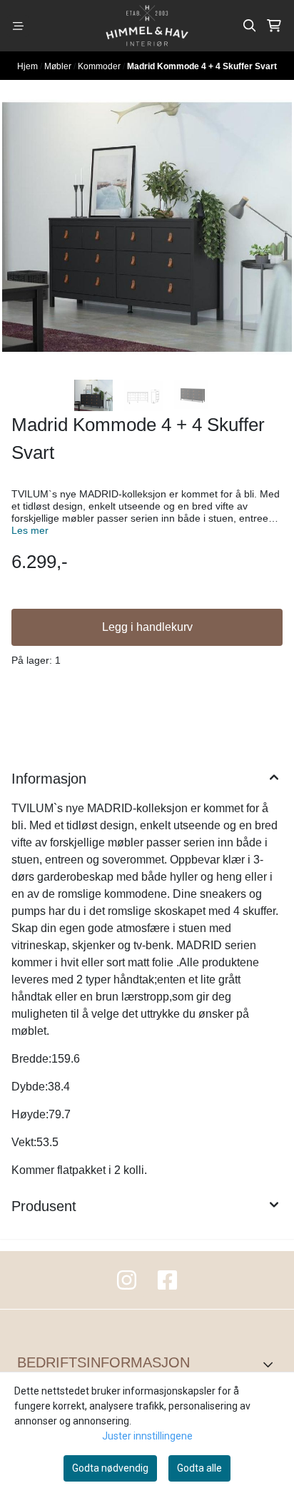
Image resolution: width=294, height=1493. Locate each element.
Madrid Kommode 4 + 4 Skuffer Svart (202, 66)
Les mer (30, 530)
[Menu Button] (18, 26)
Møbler (59, 66)
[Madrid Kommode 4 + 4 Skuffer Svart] (147, 227)
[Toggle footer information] (271, 1364)
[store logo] (147, 26)
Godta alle (199, 1468)
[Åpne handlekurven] (274, 26)
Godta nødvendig (110, 1468)
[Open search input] (249, 25)
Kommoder (100, 66)
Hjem (28, 66)
